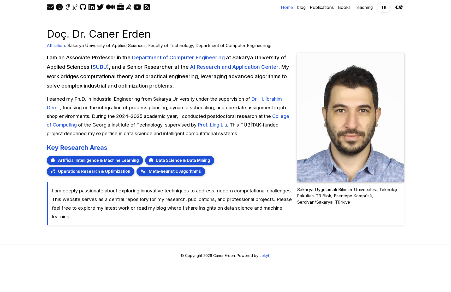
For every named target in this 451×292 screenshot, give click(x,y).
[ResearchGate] (75, 7)
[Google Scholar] (67, 7)
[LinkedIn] (91, 7)
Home (288, 7)
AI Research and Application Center (234, 67)
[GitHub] (83, 7)
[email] (50, 7)
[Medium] (110, 7)
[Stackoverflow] (128, 7)
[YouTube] (137, 7)
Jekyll (264, 255)
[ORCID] (59, 7)
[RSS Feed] (147, 7)
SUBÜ (99, 67)
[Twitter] (100, 7)
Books (344, 7)
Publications (322, 7)
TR (383, 7)
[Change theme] (399, 7)
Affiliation (56, 45)
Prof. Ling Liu (212, 125)
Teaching (364, 7)
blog (301, 7)
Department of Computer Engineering (178, 57)
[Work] (120, 7)
